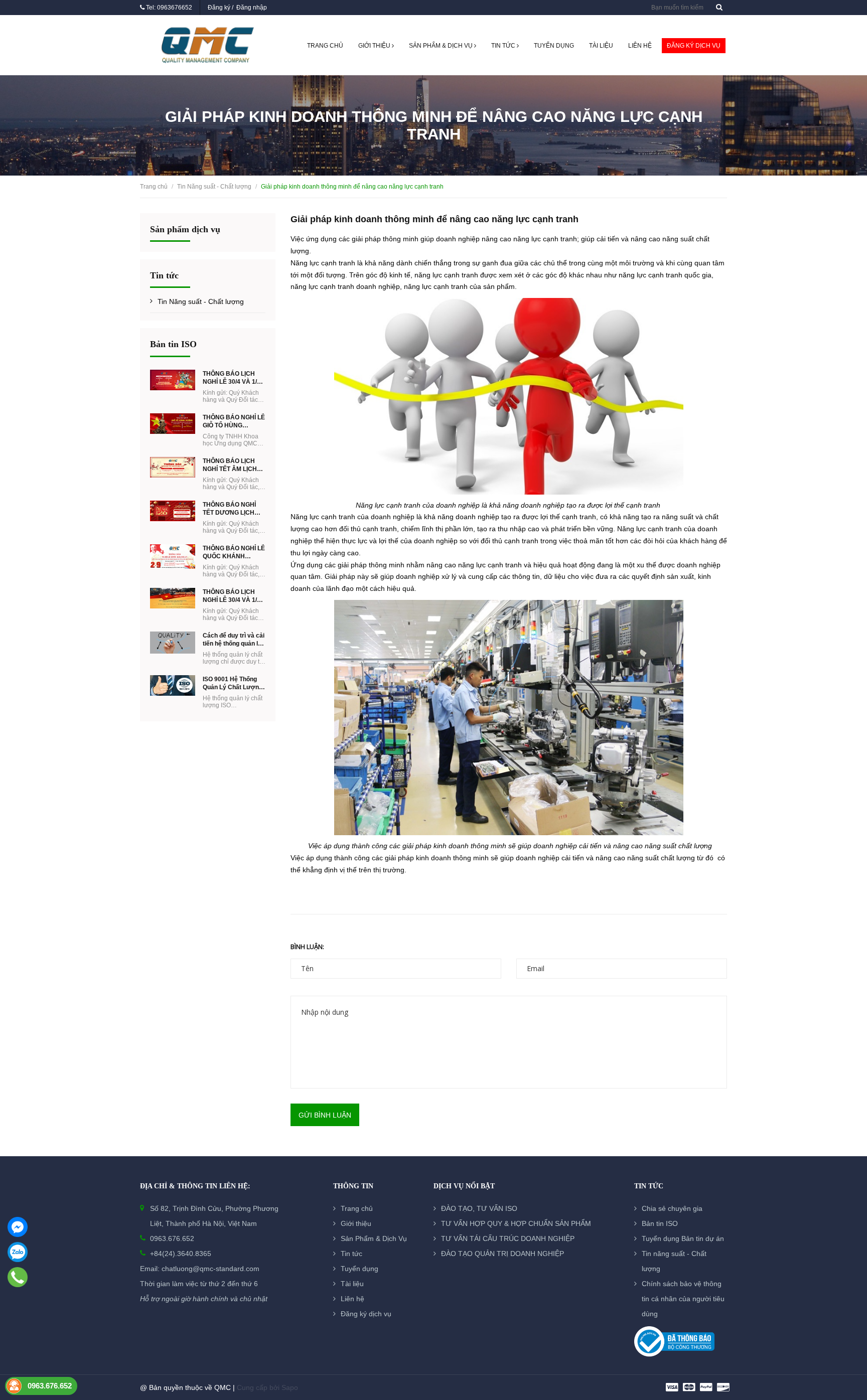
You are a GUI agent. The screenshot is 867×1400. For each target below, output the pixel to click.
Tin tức (504, 45)
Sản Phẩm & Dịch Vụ (441, 45)
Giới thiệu (375, 45)
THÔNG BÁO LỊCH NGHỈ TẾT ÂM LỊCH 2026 (230, 465)
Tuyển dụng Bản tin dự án (683, 1238)
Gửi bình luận (325, 1115)
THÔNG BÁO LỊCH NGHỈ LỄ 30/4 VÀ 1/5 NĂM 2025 (231, 596)
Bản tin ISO (173, 344)
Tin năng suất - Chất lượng (674, 1261)
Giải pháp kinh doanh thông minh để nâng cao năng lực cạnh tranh (435, 219)
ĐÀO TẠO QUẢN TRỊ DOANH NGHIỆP (502, 1254)
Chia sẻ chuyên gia (672, 1208)
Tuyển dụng (554, 45)
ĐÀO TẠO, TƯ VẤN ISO (479, 1208)
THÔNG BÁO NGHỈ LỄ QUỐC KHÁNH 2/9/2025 (234, 552)
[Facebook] (18, 1227)
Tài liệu (601, 45)
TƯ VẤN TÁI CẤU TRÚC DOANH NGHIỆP (507, 1238)
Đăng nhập (251, 7)
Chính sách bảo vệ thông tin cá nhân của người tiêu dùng (683, 1299)
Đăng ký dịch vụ (693, 45)
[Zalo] (18, 1252)
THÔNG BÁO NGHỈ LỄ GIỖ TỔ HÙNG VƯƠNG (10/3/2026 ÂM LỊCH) (234, 421)
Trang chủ (325, 45)
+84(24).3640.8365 (180, 1254)
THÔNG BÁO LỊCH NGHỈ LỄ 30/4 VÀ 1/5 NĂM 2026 (231, 378)
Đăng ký (219, 7)
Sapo (289, 1387)
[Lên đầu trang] (846, 1337)
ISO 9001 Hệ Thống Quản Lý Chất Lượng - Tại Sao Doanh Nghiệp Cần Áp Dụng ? (232, 683)
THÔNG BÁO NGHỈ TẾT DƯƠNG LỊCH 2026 (229, 509)
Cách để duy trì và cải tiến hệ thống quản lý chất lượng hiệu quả (233, 640)
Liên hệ (640, 45)
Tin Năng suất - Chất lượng (201, 301)
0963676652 (174, 7)
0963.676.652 (172, 1238)
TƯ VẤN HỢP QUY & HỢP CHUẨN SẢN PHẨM (516, 1223)
